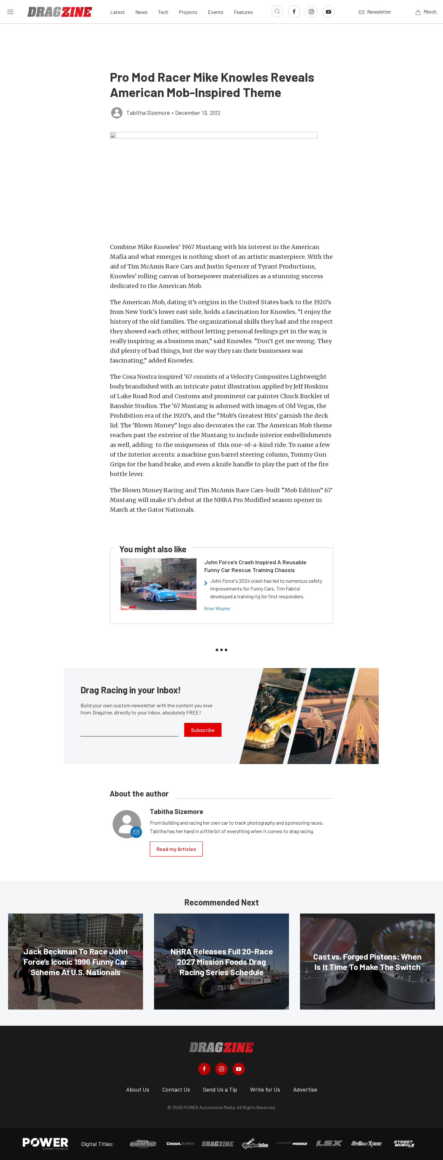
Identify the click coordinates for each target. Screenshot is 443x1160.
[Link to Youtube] (328, 12)
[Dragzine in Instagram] (221, 1069)
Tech (163, 12)
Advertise (305, 1089)
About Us (137, 1089)
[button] (221, 184)
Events (215, 12)
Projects (188, 12)
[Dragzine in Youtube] (239, 1069)
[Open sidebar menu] (10, 11)
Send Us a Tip (220, 1089)
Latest (117, 12)
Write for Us (265, 1089)
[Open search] (277, 11)
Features (243, 12)
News (141, 12)
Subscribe (203, 730)
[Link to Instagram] (311, 12)
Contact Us (176, 1089)
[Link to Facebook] (294, 12)
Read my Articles (176, 849)
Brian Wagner (217, 608)
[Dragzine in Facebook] (204, 1069)
